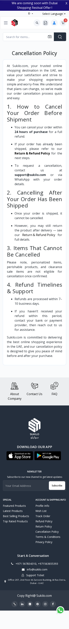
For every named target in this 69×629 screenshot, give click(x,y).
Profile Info (42, 506)
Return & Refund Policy (38, 235)
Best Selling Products (16, 516)
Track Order (42, 516)
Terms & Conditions (47, 537)
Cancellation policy (47, 531)
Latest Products (13, 511)
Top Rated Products (15, 521)
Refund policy (43, 521)
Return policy (43, 526)
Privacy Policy (43, 542)
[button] (20, 455)
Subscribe (57, 485)
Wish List (41, 511)
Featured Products (14, 506)
